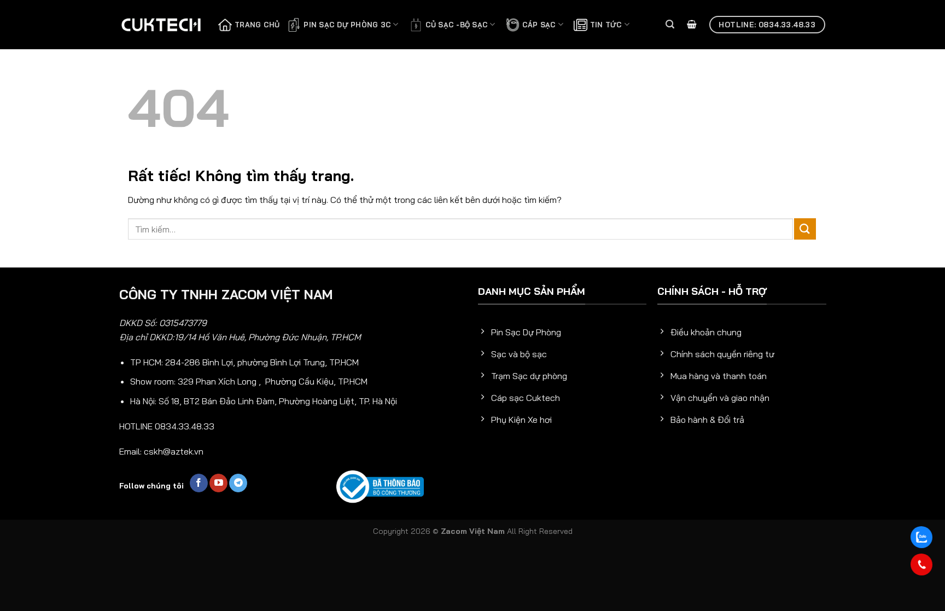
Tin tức (606, 24)
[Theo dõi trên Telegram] (238, 483)
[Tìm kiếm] (670, 24)
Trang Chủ (257, 24)
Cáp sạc (539, 24)
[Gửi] (805, 229)
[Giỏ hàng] (692, 25)
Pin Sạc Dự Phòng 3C (347, 24)
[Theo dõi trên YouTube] (218, 483)
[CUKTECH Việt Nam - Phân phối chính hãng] (161, 24)
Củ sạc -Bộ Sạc (456, 24)
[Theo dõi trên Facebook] (199, 483)
